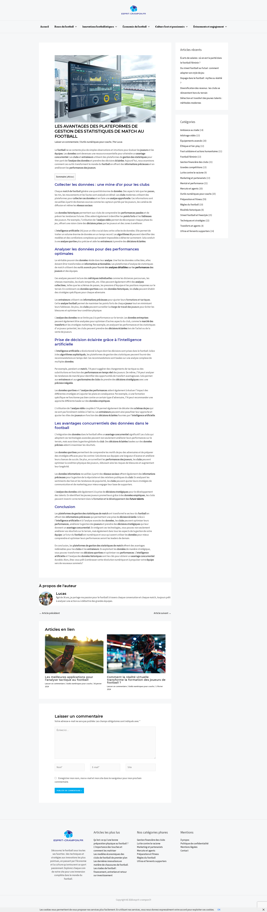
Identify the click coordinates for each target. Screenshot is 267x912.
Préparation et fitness (191, 199)
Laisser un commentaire (66, 141)
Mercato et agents (189, 188)
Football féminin (188, 156)
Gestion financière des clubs (194, 162)
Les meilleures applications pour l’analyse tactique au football (69, 678)
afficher (70, 177)
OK (218, 909)
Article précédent (49, 613)
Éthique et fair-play (190, 146)
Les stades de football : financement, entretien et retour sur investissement (110, 872)
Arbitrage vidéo (188, 135)
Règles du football (189, 204)
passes (151, 191)
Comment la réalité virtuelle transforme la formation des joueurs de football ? (136, 679)
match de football (72, 191)
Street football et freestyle (194, 215)
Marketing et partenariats (193, 178)
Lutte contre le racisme (192, 172)
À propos (185, 839)
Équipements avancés (191, 140)
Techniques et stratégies (192, 220)
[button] (75, 27)
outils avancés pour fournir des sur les (113, 267)
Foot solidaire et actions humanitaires (199, 151)
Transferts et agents (190, 225)
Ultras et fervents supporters (195, 231)
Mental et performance (191, 183)
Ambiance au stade (189, 130)
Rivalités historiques (190, 209)
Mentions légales (189, 846)
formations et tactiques (138, 299)
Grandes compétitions (191, 167)
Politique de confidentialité (194, 843)
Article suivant (162, 613)
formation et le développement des (118, 498)
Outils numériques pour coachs (95, 141)
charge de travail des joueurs (124, 306)
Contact (184, 850)
